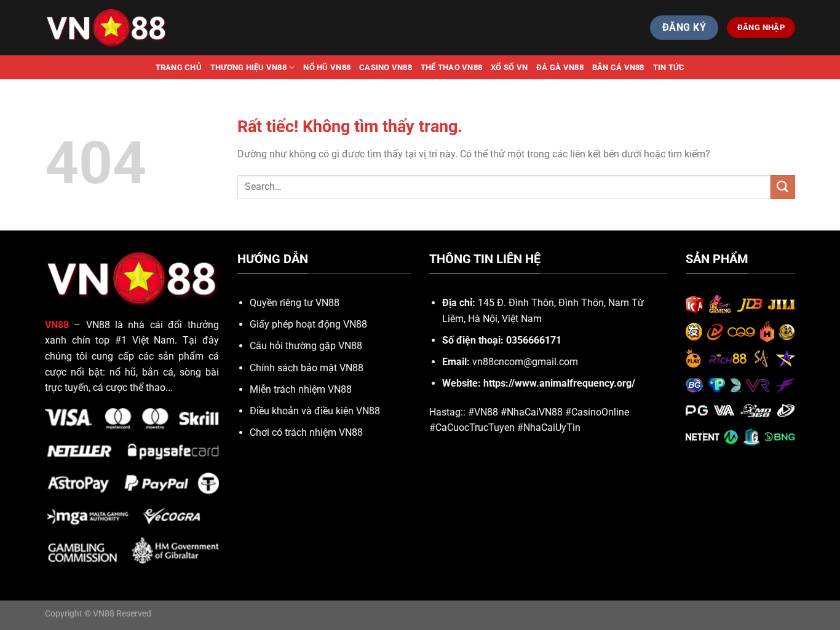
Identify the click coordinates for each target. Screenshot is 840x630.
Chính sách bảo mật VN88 (306, 368)
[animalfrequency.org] (106, 27)
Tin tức (669, 67)
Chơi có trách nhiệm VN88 (306, 432)
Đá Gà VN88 (560, 67)
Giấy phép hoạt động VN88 (308, 324)
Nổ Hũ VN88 (327, 67)
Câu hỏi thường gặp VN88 (306, 346)
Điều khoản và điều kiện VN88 (315, 411)
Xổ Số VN (509, 67)
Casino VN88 (385, 67)
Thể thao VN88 (451, 67)
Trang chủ (179, 67)
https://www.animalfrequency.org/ (559, 383)
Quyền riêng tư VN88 (294, 303)
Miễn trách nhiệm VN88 (301, 389)
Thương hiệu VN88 (248, 67)
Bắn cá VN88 (618, 67)
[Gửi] (783, 187)
